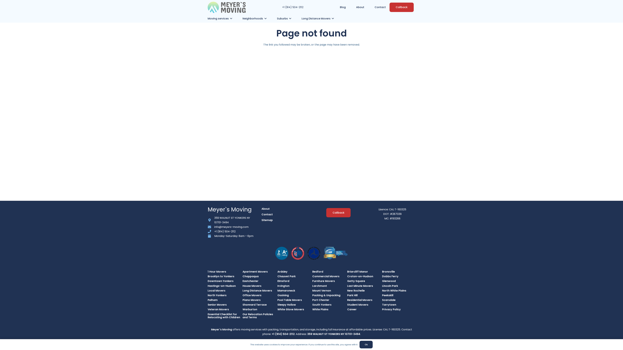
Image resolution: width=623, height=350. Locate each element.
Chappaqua (251, 276)
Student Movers (357, 305)
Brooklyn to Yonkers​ (221, 276)
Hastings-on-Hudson (222, 286)
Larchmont (319, 286)
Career (352, 309)
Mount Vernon (321, 290)
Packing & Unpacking (326, 295)
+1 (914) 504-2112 (292, 7)
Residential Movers (359, 300)
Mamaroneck (286, 290)
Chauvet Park (286, 276)
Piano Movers (252, 300)
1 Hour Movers (217, 272)
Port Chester (320, 300)
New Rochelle (356, 290)
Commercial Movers (325, 276)
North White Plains (394, 290)
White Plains (320, 309)
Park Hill (352, 295)
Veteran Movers (218, 309)
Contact (267, 214)
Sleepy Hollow (286, 305)
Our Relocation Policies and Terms (258, 315)
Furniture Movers (323, 281)
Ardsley (282, 272)
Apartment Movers (255, 272)
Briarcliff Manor (357, 272)
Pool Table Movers (289, 300)
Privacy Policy (391, 309)
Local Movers (216, 290)
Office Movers (252, 295)
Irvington (283, 286)
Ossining (283, 295)
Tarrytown (389, 305)
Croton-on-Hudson (360, 276)
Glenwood (389, 281)
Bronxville (388, 272)
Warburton (250, 309)
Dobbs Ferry (390, 276)
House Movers (252, 286)
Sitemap (267, 220)
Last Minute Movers (360, 286)
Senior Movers (217, 305)
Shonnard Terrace (255, 305)
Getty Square (356, 281)
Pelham (213, 300)
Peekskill (387, 295)
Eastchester (250, 281)
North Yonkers (217, 295)
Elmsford (283, 281)
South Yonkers (321, 305)
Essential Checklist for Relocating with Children (224, 315)
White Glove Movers (290, 309)
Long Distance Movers (257, 290)
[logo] (227, 7)
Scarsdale (389, 300)
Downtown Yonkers (220, 281)
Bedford (317, 272)
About (266, 209)
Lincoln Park (390, 286)
